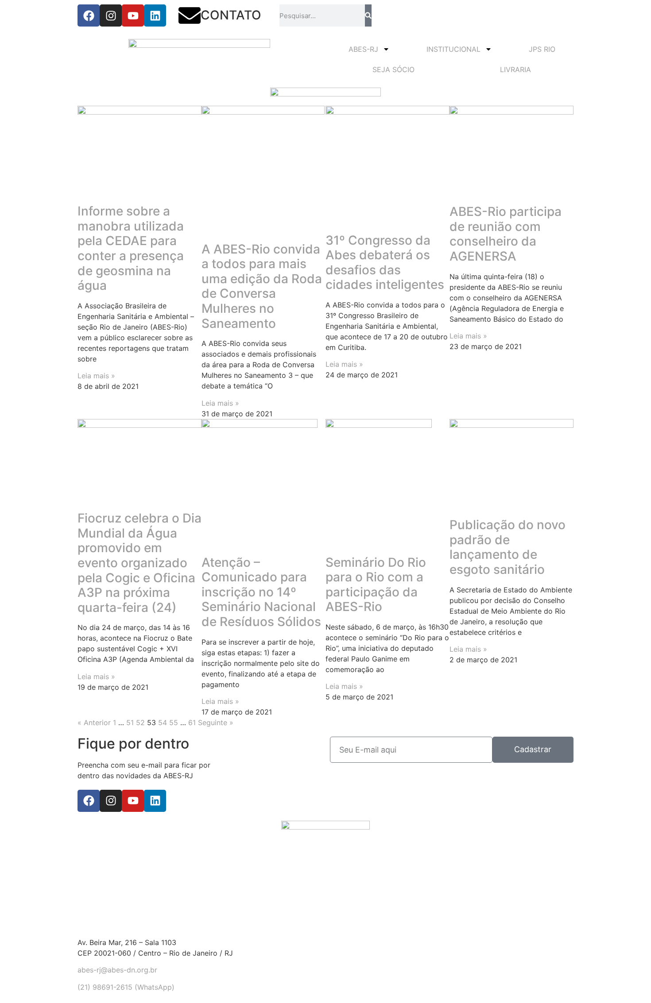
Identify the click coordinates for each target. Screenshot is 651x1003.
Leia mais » (96, 375)
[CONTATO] (189, 15)
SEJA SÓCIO (393, 69)
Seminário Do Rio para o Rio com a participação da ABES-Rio (376, 585)
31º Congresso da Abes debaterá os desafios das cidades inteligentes (385, 262)
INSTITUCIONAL (453, 49)
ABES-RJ (363, 49)
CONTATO (231, 15)
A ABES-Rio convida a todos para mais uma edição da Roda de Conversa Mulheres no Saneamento (262, 286)
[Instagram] (111, 15)
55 (173, 722)
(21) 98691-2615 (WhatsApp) (126, 987)
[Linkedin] (155, 15)
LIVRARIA (515, 69)
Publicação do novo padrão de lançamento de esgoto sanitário (508, 547)
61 (192, 722)
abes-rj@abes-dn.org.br (117, 969)
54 (162, 722)
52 (140, 722)
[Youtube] (133, 15)
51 (130, 722)
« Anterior (94, 722)
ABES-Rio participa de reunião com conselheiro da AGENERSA (506, 234)
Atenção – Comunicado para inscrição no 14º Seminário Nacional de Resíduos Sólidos (261, 592)
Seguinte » (215, 722)
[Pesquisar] (368, 15)
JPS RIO (542, 49)
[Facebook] (89, 15)
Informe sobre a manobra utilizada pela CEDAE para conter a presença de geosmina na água (131, 248)
